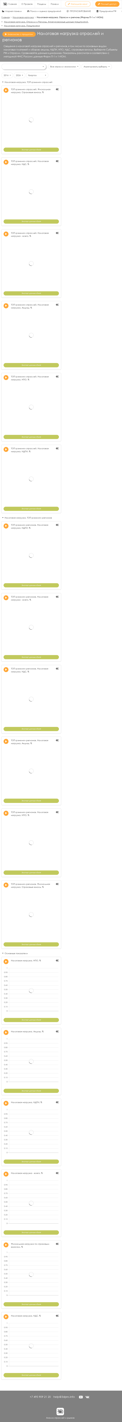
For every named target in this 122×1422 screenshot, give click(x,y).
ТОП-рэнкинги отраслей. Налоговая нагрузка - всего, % (30, 234)
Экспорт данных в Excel (31, 149)
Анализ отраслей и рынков (60, 1417)
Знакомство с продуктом (20, 34)
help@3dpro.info (64, 1396)
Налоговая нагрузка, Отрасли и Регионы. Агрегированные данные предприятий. (46, 21)
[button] (81, 1397)
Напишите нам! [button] (79, 4)
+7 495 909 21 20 (40, 1396)
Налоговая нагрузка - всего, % (27, 1173)
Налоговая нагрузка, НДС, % (26, 1315)
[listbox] (23, 66)
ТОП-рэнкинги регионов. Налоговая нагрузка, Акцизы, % (29, 742)
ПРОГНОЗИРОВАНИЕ (80, 11)
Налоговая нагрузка (23, 17)
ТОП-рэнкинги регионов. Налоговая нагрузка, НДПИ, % (29, 526)
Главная (12, 4)
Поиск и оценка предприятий (45, 11)
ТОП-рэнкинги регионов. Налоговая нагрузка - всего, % (29, 598)
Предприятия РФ (107, 11)
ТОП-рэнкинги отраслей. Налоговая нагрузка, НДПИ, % (30, 450)
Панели (55, 4)
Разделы (41, 4)
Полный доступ (108, 4)
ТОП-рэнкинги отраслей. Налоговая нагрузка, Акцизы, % (30, 306)
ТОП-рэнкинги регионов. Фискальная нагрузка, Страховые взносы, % (30, 885)
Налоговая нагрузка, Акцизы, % (27, 1031)
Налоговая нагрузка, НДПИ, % (26, 1102)
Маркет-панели (13, 11)
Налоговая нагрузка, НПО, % (26, 960)
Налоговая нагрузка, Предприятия (22, 25)
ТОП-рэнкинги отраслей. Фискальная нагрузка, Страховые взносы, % (30, 91)
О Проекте (27, 4)
